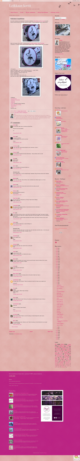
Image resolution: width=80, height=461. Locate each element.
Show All (69, 222)
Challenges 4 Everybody (15, 99)
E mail (21, 12)
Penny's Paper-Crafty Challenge (16, 104)
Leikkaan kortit (20, 5)
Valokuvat (69, 350)
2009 (57, 337)
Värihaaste (58, 307)
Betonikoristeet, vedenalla (18, 404)
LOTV (67, 346)
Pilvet (58, 298)
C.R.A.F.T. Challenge (60, 197)
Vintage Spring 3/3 (60, 304)
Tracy (14, 288)
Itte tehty (57, 142)
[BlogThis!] (31, 111)
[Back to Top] (76, 457)
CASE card (63, 162)
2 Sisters (12, 107)
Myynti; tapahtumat (30, 12)
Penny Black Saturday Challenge (61, 352)
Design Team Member (43, 12)
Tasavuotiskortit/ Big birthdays (62, 355)
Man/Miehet (63, 347)
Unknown (15, 190)
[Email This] (30, 111)
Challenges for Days (59, 192)
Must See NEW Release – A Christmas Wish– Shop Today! (62, 159)
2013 (57, 330)
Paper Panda (15, 198)
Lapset (56, 357)
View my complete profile (59, 53)
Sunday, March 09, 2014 (17, 324)
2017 (57, 262)
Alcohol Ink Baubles (59, 118)
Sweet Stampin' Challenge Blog (62, 201)
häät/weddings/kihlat (58, 354)
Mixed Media (66, 357)
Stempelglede (66, 356)
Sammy (14, 297)
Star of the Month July (59, 198)
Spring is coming (59, 325)
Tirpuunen (15, 152)
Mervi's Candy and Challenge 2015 (19, 416)
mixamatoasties (16, 303)
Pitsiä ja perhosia (60, 299)
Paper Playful (58, 181)
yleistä (69, 347)
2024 (57, 251)
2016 (57, 264)
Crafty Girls (13, 102)
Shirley (14, 136)
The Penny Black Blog (60, 157)
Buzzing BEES (63, 121)
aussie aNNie (58, 120)
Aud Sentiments (14, 98)
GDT (60, 359)
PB (56, 344)
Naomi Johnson (16, 273)
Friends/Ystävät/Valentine (60, 350)
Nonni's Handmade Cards (60, 150)
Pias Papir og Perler (59, 161)
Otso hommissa (59, 288)
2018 (57, 261)
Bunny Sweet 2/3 (60, 294)
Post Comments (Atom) (18, 333)
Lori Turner (15, 314)
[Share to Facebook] (33, 111)
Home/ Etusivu (14, 12)
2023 (57, 253)
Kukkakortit (61, 346)
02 (57, 327)
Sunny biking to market (18, 428)
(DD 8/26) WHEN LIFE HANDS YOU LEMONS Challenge (62, 219)
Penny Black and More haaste (39, 21)
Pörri (57, 290)
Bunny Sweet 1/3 (60, 301)
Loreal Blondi (15, 205)
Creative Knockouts (59, 204)
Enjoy (58, 319)
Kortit (62, 344)
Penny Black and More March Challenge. (36, 43)
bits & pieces (58, 117)
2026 (57, 248)
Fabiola (14, 222)
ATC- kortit (59, 351)
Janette (14, 251)
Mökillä (56, 358)
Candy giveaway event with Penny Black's (21, 434)
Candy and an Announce (18, 439)
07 (57, 277)
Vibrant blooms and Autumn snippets (64, 137)
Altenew (67, 359)
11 (57, 270)
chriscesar (15, 244)
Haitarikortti (16, 422)
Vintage (69, 344)
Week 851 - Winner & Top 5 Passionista (62, 185)
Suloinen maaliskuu (60, 323)
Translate (63, 19)
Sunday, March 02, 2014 (17, 133)
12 (57, 269)
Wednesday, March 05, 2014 (18, 284)
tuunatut (56, 359)
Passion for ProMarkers (60, 184)
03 (57, 283)
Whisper (14, 178)
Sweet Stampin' (13, 105)
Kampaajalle (59, 312)
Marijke (14, 258)
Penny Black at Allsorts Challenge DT (21, 112)
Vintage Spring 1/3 (60, 317)
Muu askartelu (66, 351)
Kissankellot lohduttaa (60, 291)
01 (57, 328)
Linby (14, 266)
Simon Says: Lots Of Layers (60, 189)
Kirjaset (61, 357)
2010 (57, 335)
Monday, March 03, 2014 (17, 232)
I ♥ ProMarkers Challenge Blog (61, 214)
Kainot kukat (59, 293)
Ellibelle (14, 184)
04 (57, 282)
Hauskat (58, 348)
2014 (57, 267)
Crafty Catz (13, 101)
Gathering (58, 309)
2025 (57, 249)
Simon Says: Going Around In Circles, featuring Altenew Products (62, 211)
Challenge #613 (58, 215)
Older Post (50, 331)
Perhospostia (59, 285)
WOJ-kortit (57, 360)
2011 (57, 334)
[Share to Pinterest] (35, 111)
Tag (63, 359)
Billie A (14, 320)
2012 (57, 332)
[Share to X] (32, 111)
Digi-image (57, 347)
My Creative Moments (60, 127)
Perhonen (58, 311)
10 (57, 272)
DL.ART (12, 103)
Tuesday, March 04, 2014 (17, 270)
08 (57, 275)
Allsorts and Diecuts (60, 286)
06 (57, 278)
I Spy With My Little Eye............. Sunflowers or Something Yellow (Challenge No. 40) (65, 130)
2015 (57, 266)
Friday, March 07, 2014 (17, 317)
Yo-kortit (61, 353)
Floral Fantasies (59, 135)
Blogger (45, 452)
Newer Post (12, 331)
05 (57, 280)
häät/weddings (66, 353)
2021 (57, 256)
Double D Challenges (60, 218)
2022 (57, 254)
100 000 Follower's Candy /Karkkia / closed (21, 393)
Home (31, 331)
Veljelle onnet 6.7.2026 (65, 169)
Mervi (61, 40)
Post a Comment (15, 326)
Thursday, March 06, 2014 (17, 294)
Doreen (14, 165)
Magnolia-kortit (66, 348)
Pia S (14, 212)
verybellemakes (16, 279)
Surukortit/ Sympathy (65, 358)
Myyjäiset (61, 361)
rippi (62, 356)
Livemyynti (63, 360)
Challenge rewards (55, 12)
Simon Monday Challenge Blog (61, 188)
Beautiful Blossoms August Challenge (64, 152)
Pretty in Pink (59, 306)
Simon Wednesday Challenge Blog (62, 209)
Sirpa (14, 158)
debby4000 (15, 235)
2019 (57, 259)
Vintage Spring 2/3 (60, 314)
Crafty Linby (58, 110)
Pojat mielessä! (59, 296)
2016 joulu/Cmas (68, 354)
